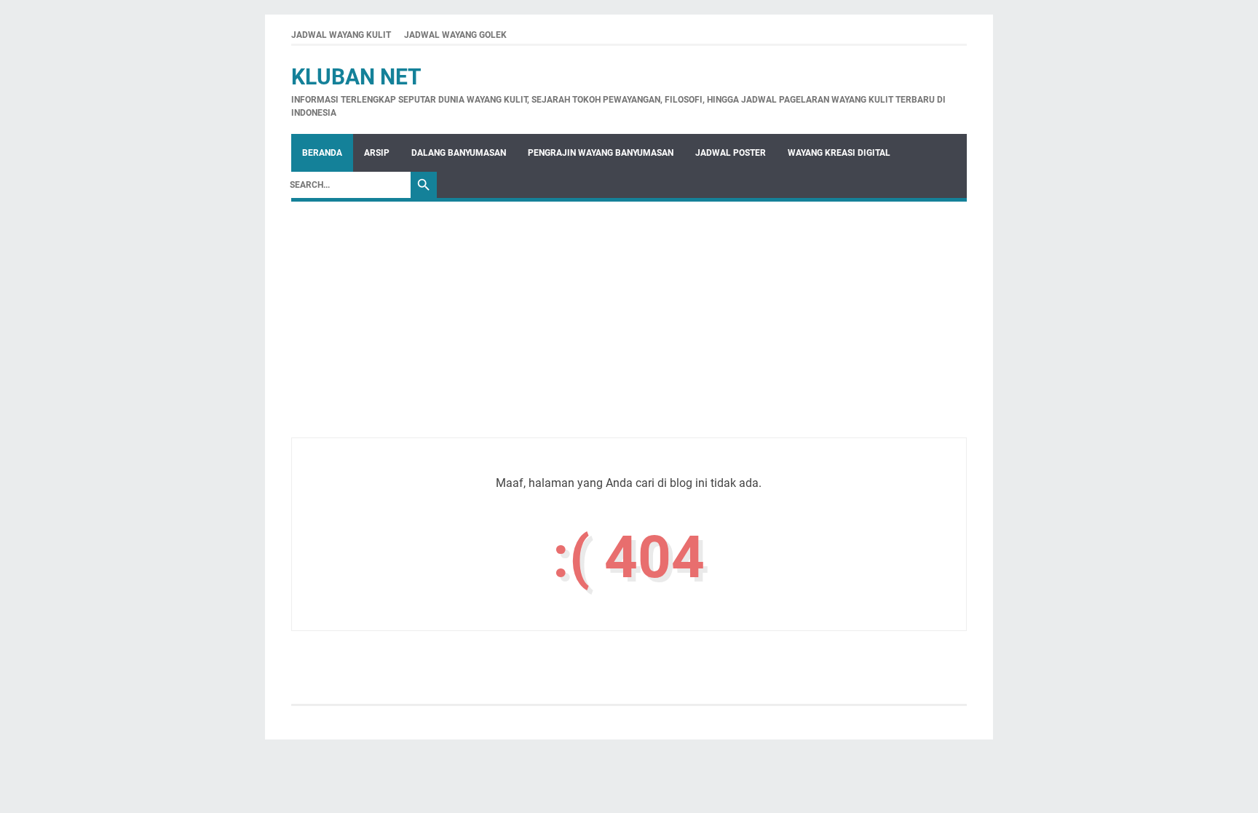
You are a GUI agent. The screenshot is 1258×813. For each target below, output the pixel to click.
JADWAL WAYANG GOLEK (455, 35)
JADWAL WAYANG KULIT (341, 35)
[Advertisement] (629, 335)
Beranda (322, 153)
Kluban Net (356, 77)
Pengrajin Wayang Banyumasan (600, 153)
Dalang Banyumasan (458, 153)
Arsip (376, 153)
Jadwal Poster (730, 153)
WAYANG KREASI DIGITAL (839, 153)
